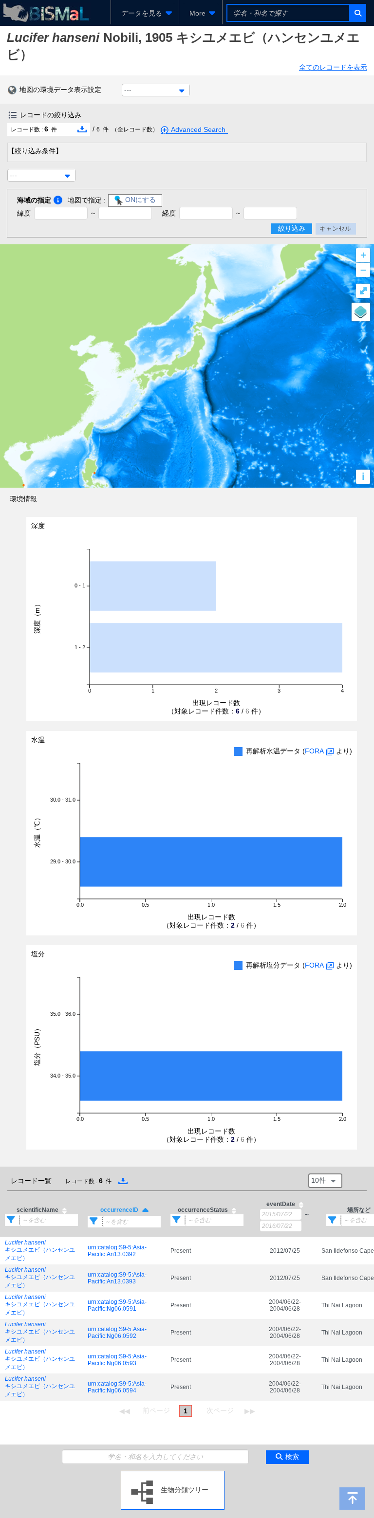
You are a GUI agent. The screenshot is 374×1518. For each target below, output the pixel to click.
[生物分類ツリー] (172, 1475)
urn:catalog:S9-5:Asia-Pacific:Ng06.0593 (117, 1360)
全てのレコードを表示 (333, 67)
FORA (314, 751)
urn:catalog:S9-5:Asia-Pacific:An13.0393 (117, 1278)
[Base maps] (361, 312)
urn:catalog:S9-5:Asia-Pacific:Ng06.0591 (117, 1305)
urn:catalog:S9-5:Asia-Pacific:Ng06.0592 (117, 1332)
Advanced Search (198, 129)
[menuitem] (144, 13)
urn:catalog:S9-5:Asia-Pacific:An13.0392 (117, 1251)
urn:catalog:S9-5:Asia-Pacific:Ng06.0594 (117, 1387)
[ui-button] (357, 13)
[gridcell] (41, 1250)
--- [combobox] (127, 90)
